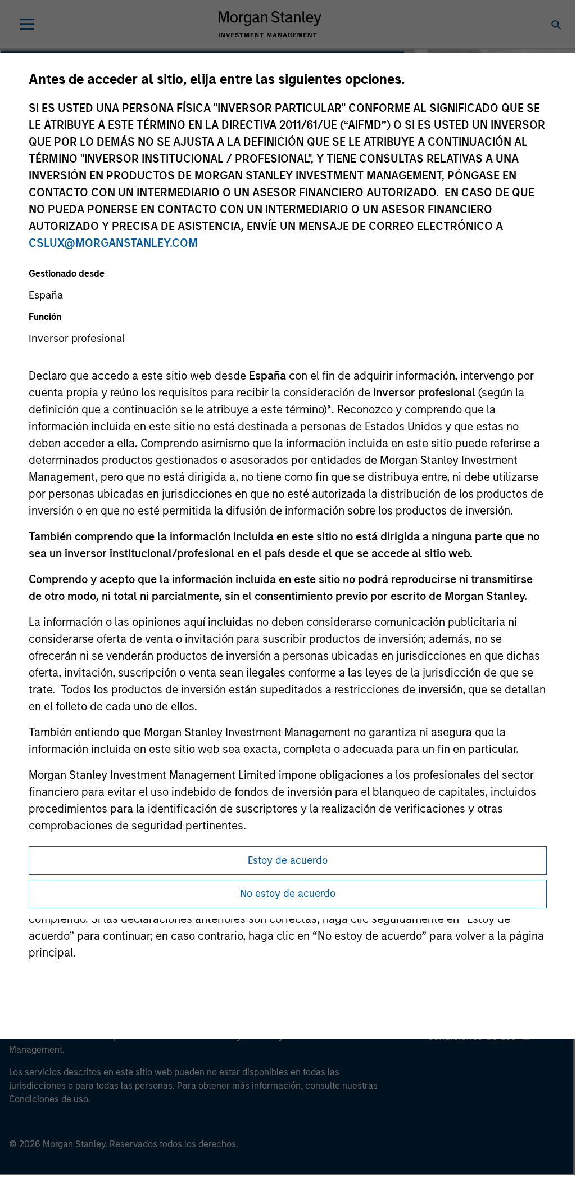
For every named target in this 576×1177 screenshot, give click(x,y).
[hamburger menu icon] (27, 24)
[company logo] (269, 24)
